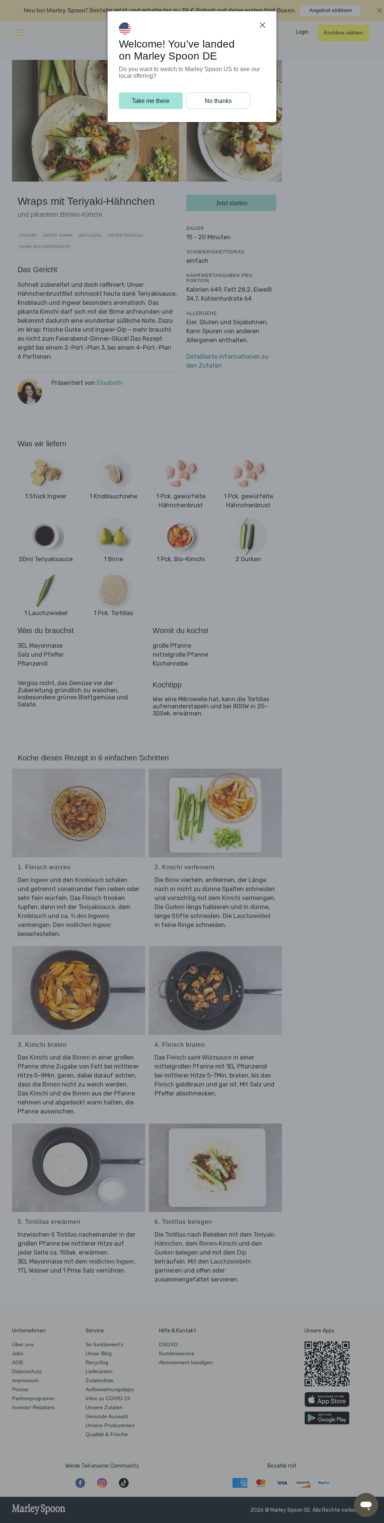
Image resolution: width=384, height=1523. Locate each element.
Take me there (151, 101)
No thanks (218, 101)
